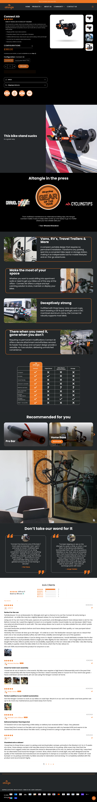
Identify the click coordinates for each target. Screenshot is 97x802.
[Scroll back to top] (93, 793)
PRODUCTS (36, 7)
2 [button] (46, 764)
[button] (8, 19)
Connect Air (9, 60)
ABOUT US (47, 7)
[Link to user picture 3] (24, 680)
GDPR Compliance (36, 790)
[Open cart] (94, 798)
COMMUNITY (58, 7)
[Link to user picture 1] (8, 652)
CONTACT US (72, 7)
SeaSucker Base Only (22, 60)
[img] (8, 605)
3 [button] (48, 764)
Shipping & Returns (7, 790)
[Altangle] (9, 6)
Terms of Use (26, 790)
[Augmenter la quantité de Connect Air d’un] (14, 66)
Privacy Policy (18, 790)
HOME (28, 7)
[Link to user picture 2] (16, 680)
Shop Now (57, 441)
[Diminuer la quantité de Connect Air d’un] (6, 66)
